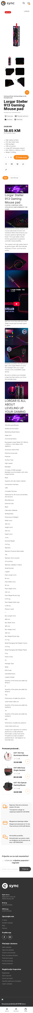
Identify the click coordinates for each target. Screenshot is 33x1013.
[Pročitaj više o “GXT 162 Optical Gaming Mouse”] (27, 791)
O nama (4, 920)
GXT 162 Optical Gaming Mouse (20, 784)
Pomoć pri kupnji (7, 978)
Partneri (4, 928)
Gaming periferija (8, 96)
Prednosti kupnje (7, 958)
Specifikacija (14, 178)
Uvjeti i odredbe (7, 984)
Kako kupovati (6, 975)
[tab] (5, 178)
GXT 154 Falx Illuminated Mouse (21, 754)
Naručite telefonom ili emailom (11, 981)
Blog (3, 925)
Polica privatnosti (7, 963)
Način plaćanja (6, 947)
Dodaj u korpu (22, 157)
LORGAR (26, 11)
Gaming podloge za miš (20, 96)
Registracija (5, 973)
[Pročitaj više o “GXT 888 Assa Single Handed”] (27, 776)
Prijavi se (25, 869)
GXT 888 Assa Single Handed (19, 769)
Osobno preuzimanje (8, 953)
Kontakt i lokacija (7, 923)
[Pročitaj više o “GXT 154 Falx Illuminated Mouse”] (27, 761)
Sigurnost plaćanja (8, 950)
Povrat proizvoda (7, 961)
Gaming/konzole (8, 97)
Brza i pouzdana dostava (10, 955)
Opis (5, 178)
